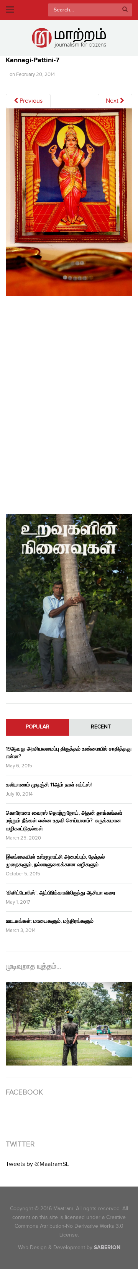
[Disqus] (69, 403)
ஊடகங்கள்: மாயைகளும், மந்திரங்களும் (50, 921)
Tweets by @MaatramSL (37, 1164)
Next (113, 101)
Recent (101, 727)
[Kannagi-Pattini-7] (69, 205)
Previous (30, 101)
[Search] (125, 10)
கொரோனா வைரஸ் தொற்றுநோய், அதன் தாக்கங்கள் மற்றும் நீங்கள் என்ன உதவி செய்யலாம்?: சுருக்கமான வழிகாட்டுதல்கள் (64, 820)
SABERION (107, 1247)
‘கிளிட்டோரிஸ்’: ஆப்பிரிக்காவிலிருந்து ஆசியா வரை (60, 893)
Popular (37, 727)
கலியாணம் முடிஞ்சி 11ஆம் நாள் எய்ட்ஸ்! (49, 784)
